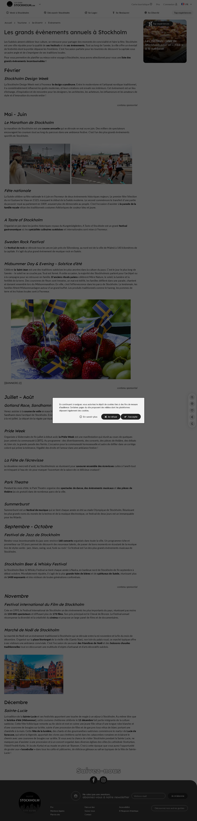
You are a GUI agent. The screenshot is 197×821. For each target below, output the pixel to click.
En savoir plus (90, 416)
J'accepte (132, 416)
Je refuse (112, 416)
